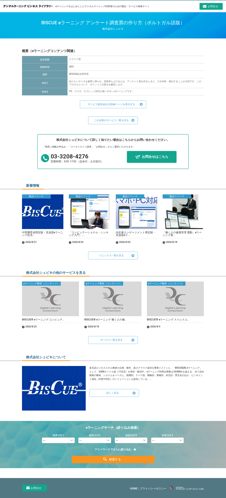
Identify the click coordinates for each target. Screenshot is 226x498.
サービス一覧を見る (111, 339)
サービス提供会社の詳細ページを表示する (111, 104)
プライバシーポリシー (153, 488)
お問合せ (36, 488)
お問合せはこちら (155, 157)
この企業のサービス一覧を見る (111, 120)
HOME (133, 488)
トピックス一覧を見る (111, 255)
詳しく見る (112, 392)
